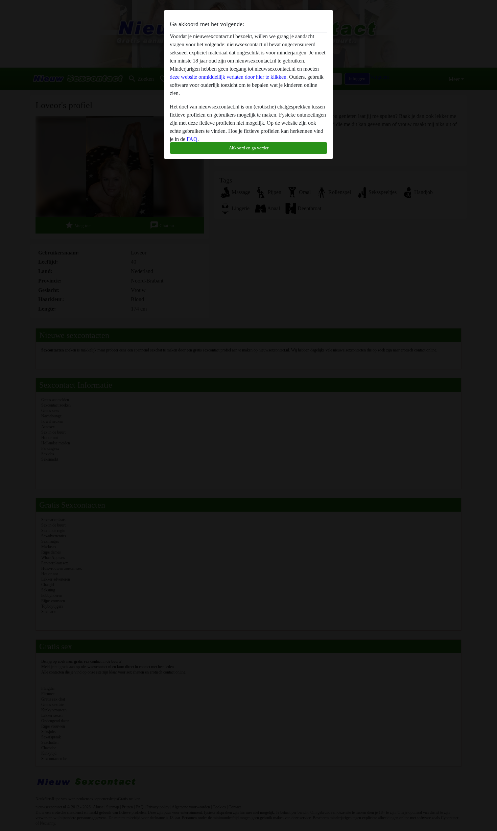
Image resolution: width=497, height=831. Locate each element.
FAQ (192, 139)
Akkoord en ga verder (248, 147)
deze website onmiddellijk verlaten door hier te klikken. (229, 77)
